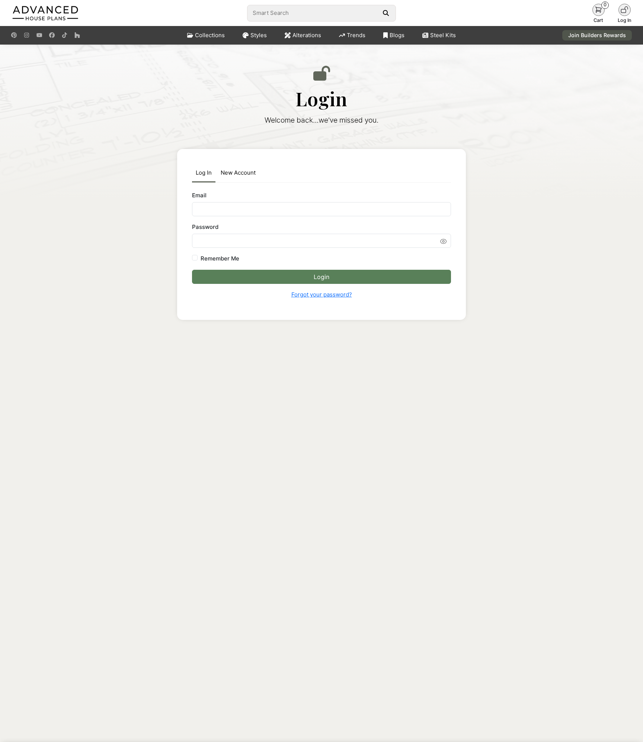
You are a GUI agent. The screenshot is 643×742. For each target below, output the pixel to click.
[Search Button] (385, 13)
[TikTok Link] (64, 35)
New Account (238, 172)
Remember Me (220, 258)
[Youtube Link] (39, 35)
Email (199, 195)
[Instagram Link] (26, 35)
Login (321, 277)
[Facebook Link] (52, 35)
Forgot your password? (321, 294)
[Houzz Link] (77, 35)
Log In (204, 172)
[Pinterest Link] (14, 35)
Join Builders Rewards (597, 35)
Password (205, 226)
